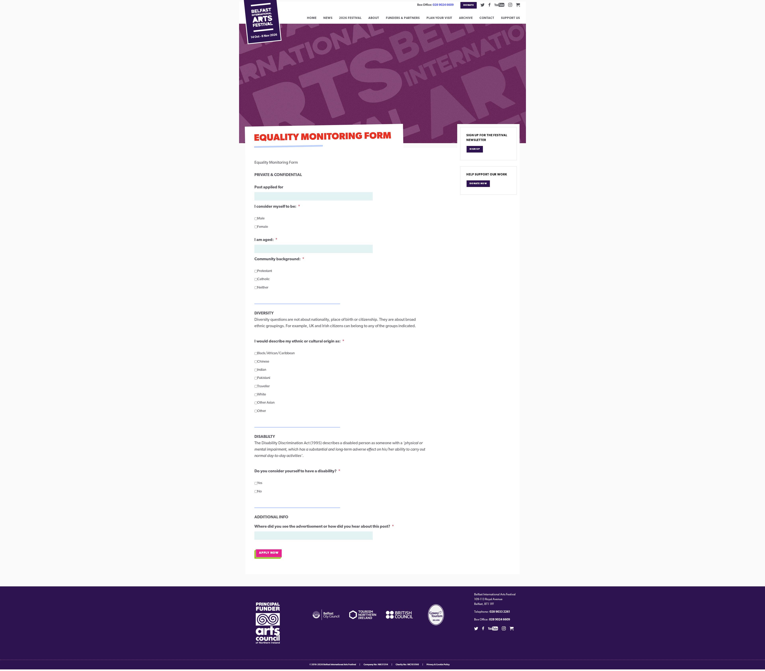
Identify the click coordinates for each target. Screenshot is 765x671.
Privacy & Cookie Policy (438, 665)
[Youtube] (499, 5)
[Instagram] (510, 5)
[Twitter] (482, 5)
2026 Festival (350, 18)
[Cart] (518, 5)
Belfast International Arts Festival (339, 665)
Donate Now (478, 184)
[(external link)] (268, 623)
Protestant (264, 271)
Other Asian (266, 402)
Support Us (510, 18)
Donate (468, 5)
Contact (487, 18)
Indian (261, 370)
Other (261, 411)
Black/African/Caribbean (274, 353)
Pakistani (263, 378)
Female (262, 227)
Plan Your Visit (439, 18)
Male (261, 218)
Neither (262, 287)
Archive (466, 18)
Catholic (263, 279)
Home (312, 18)
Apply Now (269, 553)
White (261, 394)
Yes (259, 483)
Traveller (263, 386)
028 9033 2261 (499, 611)
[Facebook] (489, 5)
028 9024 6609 (443, 5)
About (373, 18)
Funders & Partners (403, 18)
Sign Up (475, 149)
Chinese (263, 361)
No (259, 491)
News (327, 18)
